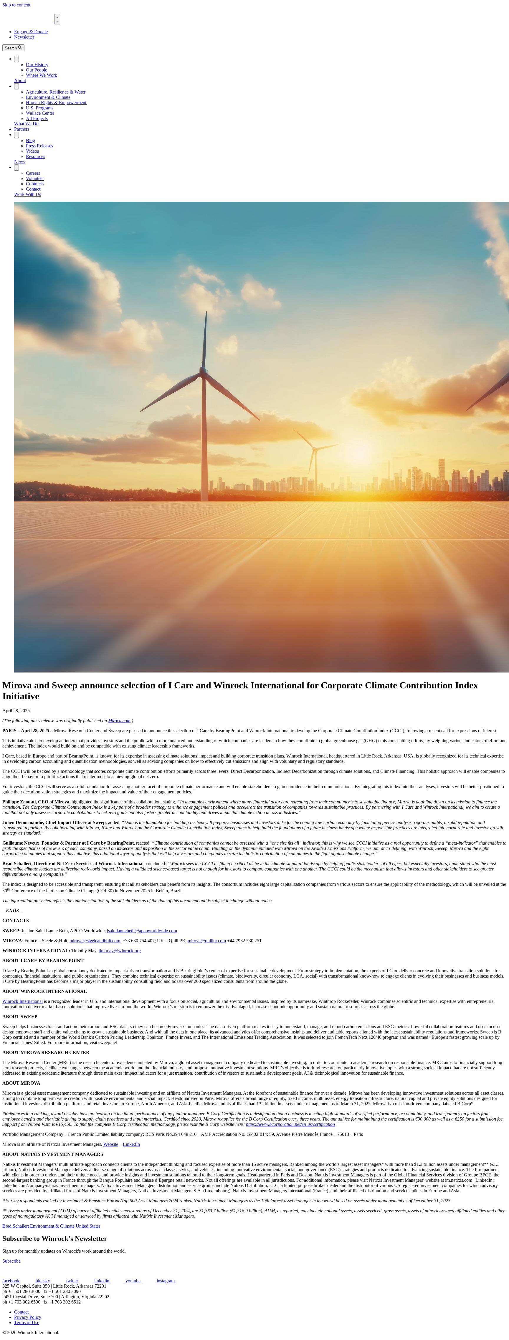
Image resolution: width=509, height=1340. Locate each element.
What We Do (26, 123)
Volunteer (35, 178)
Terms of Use (26, 1322)
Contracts (35, 183)
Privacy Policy (27, 1317)
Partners (21, 128)
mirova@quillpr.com (207, 940)
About (20, 80)
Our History (37, 64)
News (19, 161)
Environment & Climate (48, 97)
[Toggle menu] (57, 19)
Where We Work (41, 75)
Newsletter (24, 36)
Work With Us (27, 194)
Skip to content (16, 4)
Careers (33, 173)
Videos (32, 151)
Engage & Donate (31, 31)
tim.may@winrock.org (120, 950)
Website (110, 1144)
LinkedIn (131, 1144)
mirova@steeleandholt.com (95, 940)
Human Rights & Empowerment (56, 102)
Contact (33, 189)
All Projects (37, 118)
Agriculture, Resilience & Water (55, 91)
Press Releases (39, 145)
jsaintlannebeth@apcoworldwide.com (142, 930)
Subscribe (11, 1261)
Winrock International (22, 1001)
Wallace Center (40, 113)
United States (88, 1226)
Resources (35, 156)
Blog (30, 140)
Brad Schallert (15, 1226)
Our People (36, 69)
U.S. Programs (39, 107)
